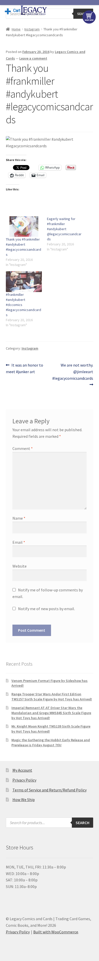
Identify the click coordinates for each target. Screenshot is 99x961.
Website (19, 566)
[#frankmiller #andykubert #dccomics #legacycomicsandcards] (24, 281)
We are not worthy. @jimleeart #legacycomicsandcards (72, 371)
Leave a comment (33, 58)
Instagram (32, 29)
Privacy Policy (24, 780)
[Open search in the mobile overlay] (49, 823)
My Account (22, 770)
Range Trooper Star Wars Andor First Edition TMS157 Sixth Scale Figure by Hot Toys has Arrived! (51, 696)
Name (18, 518)
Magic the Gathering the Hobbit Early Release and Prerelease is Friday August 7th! (50, 742)
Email (18, 542)
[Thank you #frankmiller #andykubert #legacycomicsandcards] (24, 226)
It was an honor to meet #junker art (24, 368)
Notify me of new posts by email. (46, 608)
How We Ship (23, 799)
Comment (22, 448)
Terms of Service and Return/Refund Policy (49, 789)
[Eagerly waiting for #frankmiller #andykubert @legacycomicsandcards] (67, 234)
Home (16, 29)
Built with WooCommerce (55, 931)
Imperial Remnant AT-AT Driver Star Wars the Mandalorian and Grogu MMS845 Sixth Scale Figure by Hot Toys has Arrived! (51, 712)
